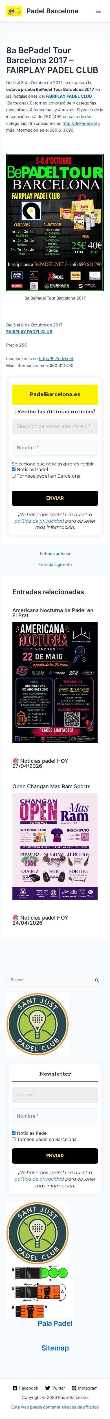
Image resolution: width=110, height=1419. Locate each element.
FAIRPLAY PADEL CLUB (69, 96)
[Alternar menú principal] (98, 11)
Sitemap (55, 1348)
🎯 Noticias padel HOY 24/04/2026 (40, 920)
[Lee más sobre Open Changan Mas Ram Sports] (54, 846)
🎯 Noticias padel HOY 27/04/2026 (40, 763)
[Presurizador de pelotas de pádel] (40, 1291)
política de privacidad (39, 521)
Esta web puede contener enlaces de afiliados (55, 1407)
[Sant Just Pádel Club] (38, 1023)
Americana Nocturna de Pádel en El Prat (52, 612)
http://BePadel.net (80, 123)
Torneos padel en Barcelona (48, 476)
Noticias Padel (32, 469)
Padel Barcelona (52, 11)
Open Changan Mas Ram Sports (51, 786)
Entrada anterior (55, 554)
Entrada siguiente (55, 565)
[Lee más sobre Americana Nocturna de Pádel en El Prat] (54, 682)
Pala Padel (55, 1323)
